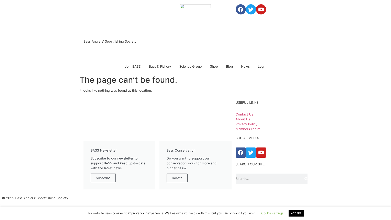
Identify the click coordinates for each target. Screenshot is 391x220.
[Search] (306, 179)
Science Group (190, 66)
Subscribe (103, 178)
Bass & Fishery (160, 66)
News (245, 66)
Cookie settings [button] (272, 213)
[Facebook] (241, 9)
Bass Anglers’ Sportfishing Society (109, 41)
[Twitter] (251, 9)
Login (262, 66)
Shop (214, 66)
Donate (177, 178)
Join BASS (133, 66)
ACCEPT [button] (296, 213)
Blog (229, 66)
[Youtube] (261, 9)
